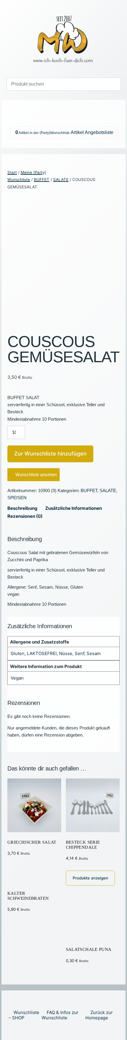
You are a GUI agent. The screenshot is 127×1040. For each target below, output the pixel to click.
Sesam (94, 653)
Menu (63, 118)
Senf (79, 653)
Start (12, 172)
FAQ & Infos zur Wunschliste (60, 1015)
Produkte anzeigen (90, 878)
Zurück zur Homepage (99, 1015)
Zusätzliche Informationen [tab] (73, 508)
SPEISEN (17, 497)
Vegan (17, 678)
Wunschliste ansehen (36, 474)
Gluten (18, 653)
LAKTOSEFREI (42, 653)
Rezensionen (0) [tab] (25, 516)
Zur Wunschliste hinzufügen (50, 453)
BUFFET (41, 179)
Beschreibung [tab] (22, 508)
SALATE (61, 179)
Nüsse (65, 653)
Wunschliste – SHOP (24, 1015)
